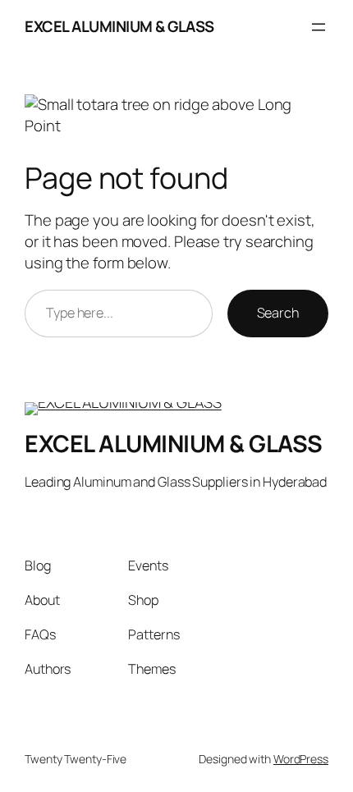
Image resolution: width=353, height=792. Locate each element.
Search (278, 313)
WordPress (300, 759)
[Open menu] (318, 27)
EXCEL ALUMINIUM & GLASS (119, 26)
